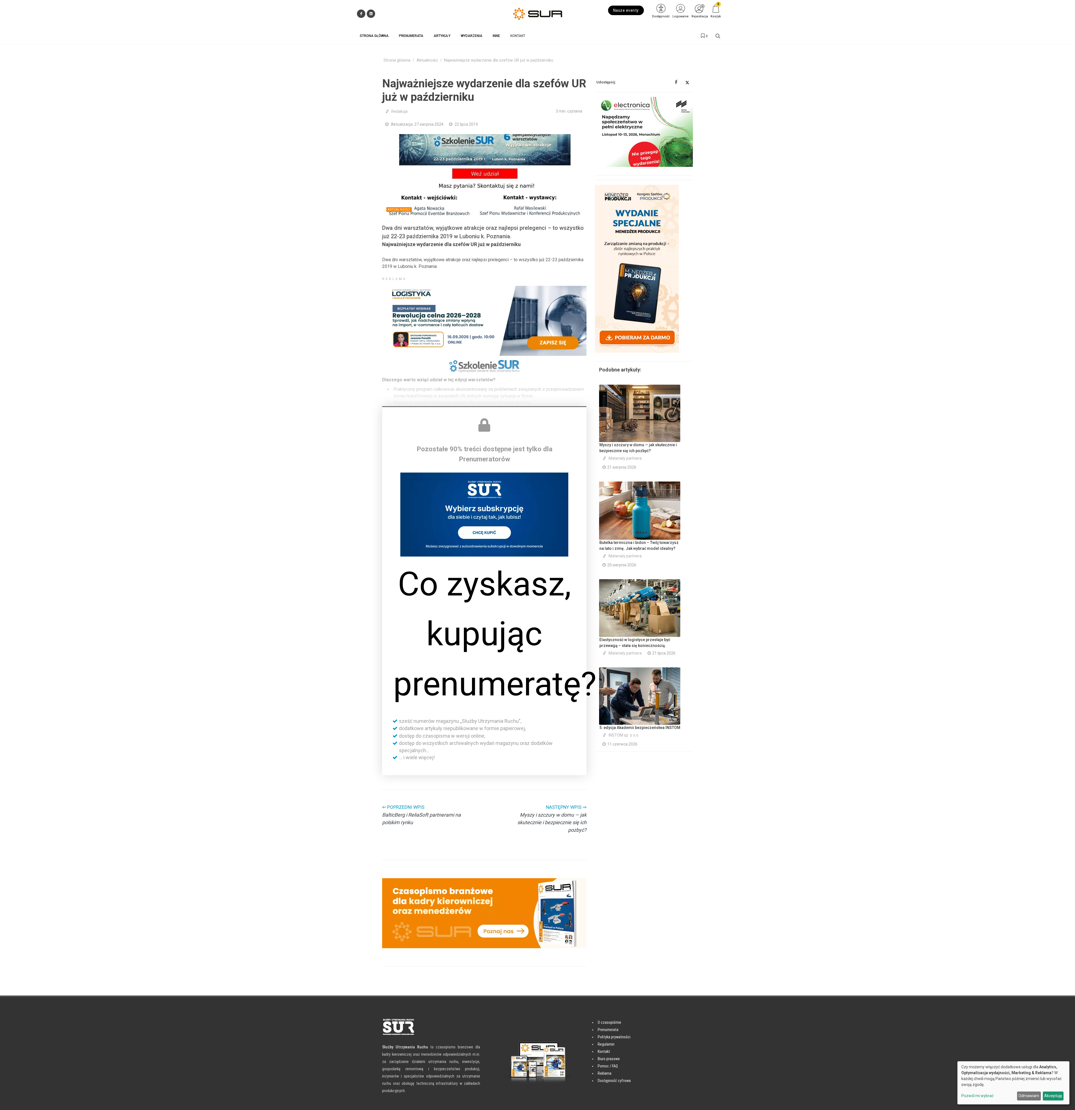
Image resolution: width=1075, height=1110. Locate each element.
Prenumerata (608, 1029)
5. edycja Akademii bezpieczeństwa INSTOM (639, 727)
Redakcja (399, 111)
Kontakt (604, 1051)
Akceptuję (1053, 1095)
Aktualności (427, 60)
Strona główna (397, 60)
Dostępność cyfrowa (614, 1080)
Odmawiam (1028, 1095)
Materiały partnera (625, 458)
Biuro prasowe (609, 1059)
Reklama (604, 1073)
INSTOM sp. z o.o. (624, 735)
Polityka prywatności (614, 1037)
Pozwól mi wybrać (977, 1095)
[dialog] (1013, 1082)
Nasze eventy (626, 10)
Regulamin (606, 1044)
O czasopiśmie (609, 1022)
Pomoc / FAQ (608, 1066)
